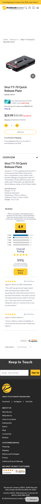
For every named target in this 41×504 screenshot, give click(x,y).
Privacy (5, 457)
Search (4, 426)
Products (14, 40)
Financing (5, 446)
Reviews (5, 437)
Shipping (7, 120)
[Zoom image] (33, 76)
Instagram (18, 401)
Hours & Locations (9, 419)
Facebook (6, 401)
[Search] (26, 8)
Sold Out (20, 132)
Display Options (9, 347)
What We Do (7, 415)
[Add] (17, 125)
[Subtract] (6, 125)
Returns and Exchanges (10, 454)
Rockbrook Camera (15, 498)
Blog (4, 430)
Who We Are (7, 412)
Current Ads (6, 434)
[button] (30, 8)
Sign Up (35, 372)
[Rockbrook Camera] (13, 8)
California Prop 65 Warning (12, 461)
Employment (7, 423)
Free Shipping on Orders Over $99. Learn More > (20, 2)
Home (5, 40)
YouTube (29, 401)
